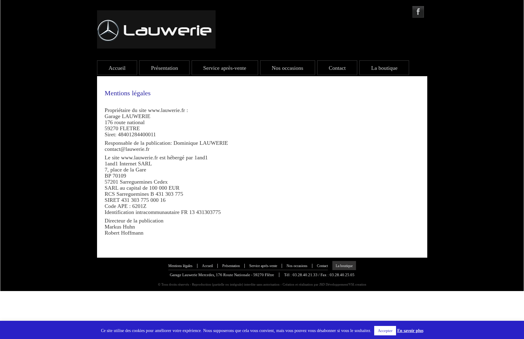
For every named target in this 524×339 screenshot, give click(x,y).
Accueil (117, 68)
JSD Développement (333, 284)
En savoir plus (410, 330)
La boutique (384, 68)
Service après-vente (224, 68)
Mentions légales (180, 266)
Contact (337, 68)
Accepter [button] (385, 330)
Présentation (164, 68)
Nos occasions (287, 68)
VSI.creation (357, 284)
